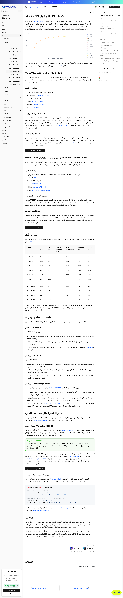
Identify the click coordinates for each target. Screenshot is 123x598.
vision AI (59, 66)
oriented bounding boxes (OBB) (36, 459)
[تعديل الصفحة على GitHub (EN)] (93, 12)
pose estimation (84, 143)
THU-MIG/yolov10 (39, 105)
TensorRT (67, 125)
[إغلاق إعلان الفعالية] (2, 2)
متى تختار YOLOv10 (106, 45)
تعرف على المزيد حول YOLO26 (35, 468)
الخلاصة (102, 64)
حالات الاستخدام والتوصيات (107, 42)
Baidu (35, 178)
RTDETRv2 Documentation (41, 190)
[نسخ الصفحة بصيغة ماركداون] (91, 12)
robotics (90, 347)
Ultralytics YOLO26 (54, 388)
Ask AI (115, 592)
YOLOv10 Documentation (40, 108)
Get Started (11, 590)
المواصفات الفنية (105, 18)
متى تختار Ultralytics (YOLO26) (109, 51)
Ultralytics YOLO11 (56, 479)
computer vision (38, 21)
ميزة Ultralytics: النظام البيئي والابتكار (108, 54)
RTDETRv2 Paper (38, 184)
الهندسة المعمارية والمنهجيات (108, 21)
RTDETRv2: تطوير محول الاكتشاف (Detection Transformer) (109, 27)
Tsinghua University (43, 95)
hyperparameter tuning (60, 508)
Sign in (12, 594)
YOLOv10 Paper (37, 102)
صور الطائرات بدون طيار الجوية (53, 403)
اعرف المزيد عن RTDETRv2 (34, 227)
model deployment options (40, 510)
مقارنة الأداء (103, 39)
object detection (73, 456)
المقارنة (38, 7)
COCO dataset (33, 242)
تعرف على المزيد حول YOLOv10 (35, 150)
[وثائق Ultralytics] (11, 6)
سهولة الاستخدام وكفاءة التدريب (109, 61)
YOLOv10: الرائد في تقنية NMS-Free (110, 15)
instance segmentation (69, 143)
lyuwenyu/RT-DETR (39, 187)
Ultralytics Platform (40, 420)
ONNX (60, 125)
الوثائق (32, 7)
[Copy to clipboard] (93, 486)
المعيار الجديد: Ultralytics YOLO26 (110, 58)
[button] (11, 22)
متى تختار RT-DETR (106, 48)
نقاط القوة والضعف (106, 23)
